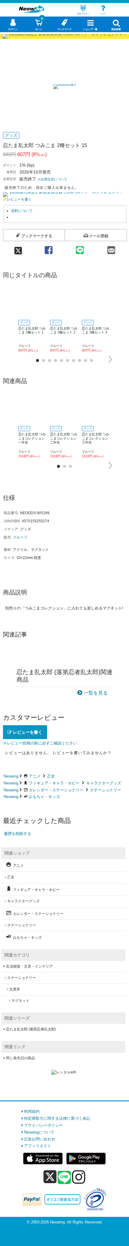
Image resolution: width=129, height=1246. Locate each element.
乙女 (51, 776)
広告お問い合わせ (39, 1139)
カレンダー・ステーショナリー (56, 790)
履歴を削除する (17, 833)
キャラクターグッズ (103, 783)
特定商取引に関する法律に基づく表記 (57, 1118)
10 (91, 360)
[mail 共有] (111, 248)
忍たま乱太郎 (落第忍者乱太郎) (31, 1029)
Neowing (11, 776)
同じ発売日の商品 (20, 1058)
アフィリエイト (37, 1145)
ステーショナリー (105, 790)
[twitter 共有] (18, 248)
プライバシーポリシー (43, 1125)
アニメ (34, 776)
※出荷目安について (52, 179)
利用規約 (32, 1111)
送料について (22, 211)
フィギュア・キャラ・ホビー (54, 783)
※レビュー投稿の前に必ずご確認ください (40, 743)
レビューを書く (19, 199)
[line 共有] (79, 248)
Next (110, 359)
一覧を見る (96, 692)
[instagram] (79, 1177)
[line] (64, 1178)
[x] (50, 1177)
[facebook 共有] (48, 248)
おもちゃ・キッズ (44, 796)
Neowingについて (39, 1132)
